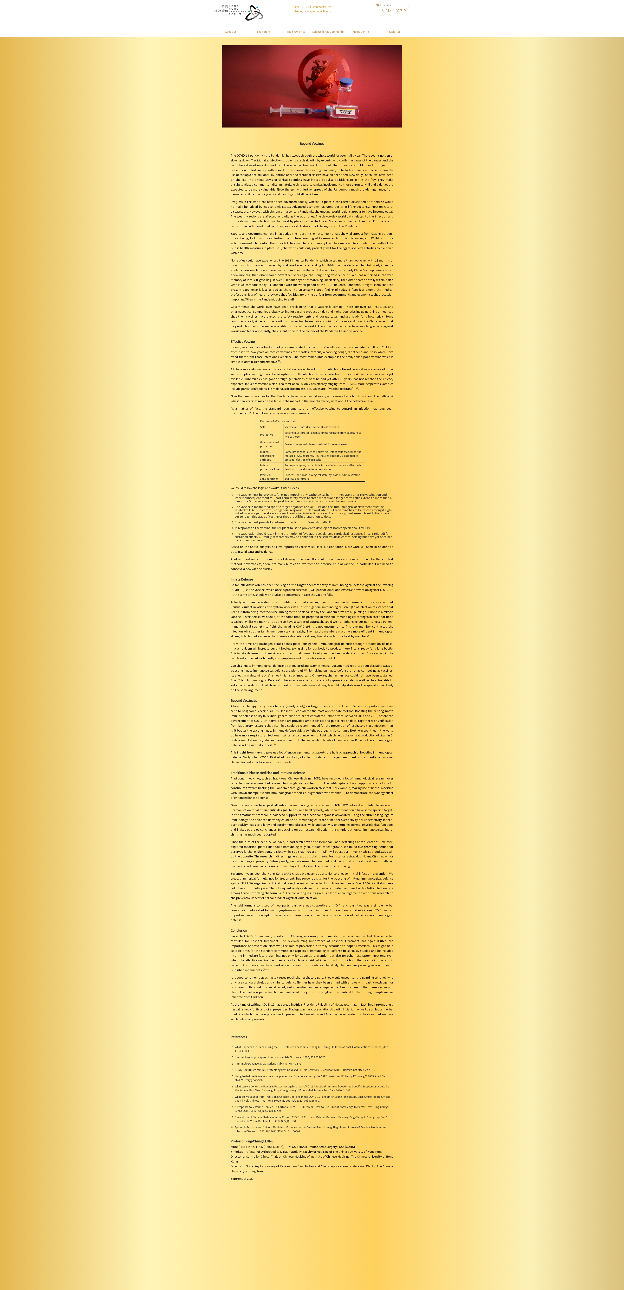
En (405, 10)
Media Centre (361, 31)
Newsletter (393, 31)
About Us (230, 31)
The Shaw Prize (295, 31)
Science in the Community (328, 31)
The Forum (263, 31)
